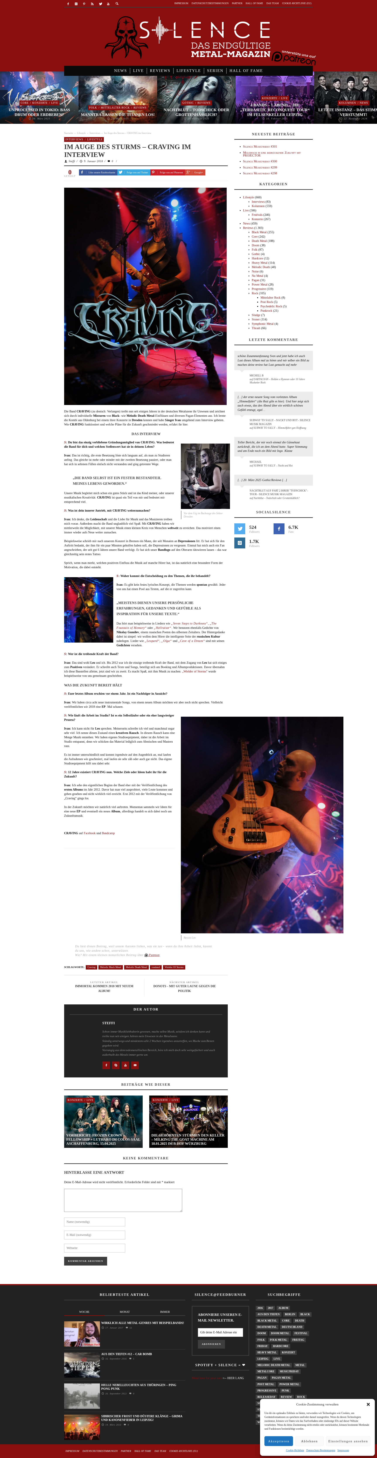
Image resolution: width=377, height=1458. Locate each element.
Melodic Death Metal (136, 967)
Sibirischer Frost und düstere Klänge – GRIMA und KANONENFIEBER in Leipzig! (141, 1418)
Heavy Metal (259, 262)
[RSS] (92, 4)
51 (130, 1328)
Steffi (72, 161)
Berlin (290, 1314)
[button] (368, 1404)
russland (156, 967)
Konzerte (40, 102)
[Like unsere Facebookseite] (106, 1065)
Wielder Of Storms (174, 967)
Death (299, 1320)
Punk (285, 1390)
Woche (84, 1311)
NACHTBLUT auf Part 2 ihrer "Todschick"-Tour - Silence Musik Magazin (279, 492)
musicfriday (289, 1371)
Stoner (256, 319)
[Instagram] (76, 4)
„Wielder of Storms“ (194, 671)
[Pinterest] (84, 4)
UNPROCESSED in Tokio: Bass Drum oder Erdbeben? (39, 112)
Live (54, 102)
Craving (91, 967)
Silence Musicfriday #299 (260, 167)
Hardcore (257, 258)
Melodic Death (261, 267)
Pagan (255, 280)
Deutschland (292, 1327)
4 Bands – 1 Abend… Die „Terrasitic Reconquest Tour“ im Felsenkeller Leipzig (275, 110)
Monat (125, 1311)
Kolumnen (347, 102)
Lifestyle (81, 133)
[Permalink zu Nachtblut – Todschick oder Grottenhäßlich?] (243, 493)
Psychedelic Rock (271, 306)
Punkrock (266, 310)
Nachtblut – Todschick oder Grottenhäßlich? (196, 112)
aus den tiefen (268, 1314)
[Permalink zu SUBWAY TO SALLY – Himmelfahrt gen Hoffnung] (243, 423)
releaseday (266, 1396)
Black (305, 1314)
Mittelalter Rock (115, 107)
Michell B (257, 375)
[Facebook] (68, 4)
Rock (255, 293)
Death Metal (259, 241)
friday (262, 1346)
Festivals (257, 214)
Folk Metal (278, 1339)
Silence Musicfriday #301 (260, 146)
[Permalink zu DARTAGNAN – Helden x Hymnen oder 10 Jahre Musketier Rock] (243, 377)
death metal (267, 1327)
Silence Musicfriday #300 (260, 161)
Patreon (154, 955)
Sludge (256, 315)
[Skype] (116, 1065)
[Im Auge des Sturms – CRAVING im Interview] (145, 296)
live (277, 1358)
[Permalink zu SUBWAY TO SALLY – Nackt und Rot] (243, 464)
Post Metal (265, 1384)
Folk (93, 107)
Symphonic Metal (263, 323)
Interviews (95, 133)
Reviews (140, 107)
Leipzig (262, 1358)
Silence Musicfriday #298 (260, 173)
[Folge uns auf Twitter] (239, 528)
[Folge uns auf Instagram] (239, 543)
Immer (165, 1311)
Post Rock (266, 302)
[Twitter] (100, 4)
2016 (260, 1308)
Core (25, 102)
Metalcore (265, 1371)
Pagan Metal (281, 1377)
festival (301, 1333)
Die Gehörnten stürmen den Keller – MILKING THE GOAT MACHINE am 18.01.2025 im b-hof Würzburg (187, 1139)
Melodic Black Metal (110, 967)
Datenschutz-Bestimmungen (320, 1450)
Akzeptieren (279, 1441)
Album (283, 1308)
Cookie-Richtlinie (295, 1450)
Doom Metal (280, 1333)
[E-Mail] (135, 1065)
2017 (270, 1308)
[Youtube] (108, 4)
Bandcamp (108, 833)
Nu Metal (257, 275)
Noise (255, 271)
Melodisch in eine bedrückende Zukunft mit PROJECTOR (272, 154)
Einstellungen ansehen (348, 1441)
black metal (267, 1320)
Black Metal (259, 232)
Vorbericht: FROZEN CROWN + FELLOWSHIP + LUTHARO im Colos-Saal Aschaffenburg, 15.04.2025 (103, 1139)
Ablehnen (309, 1441)
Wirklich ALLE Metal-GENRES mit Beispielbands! (142, 1323)
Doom (255, 245)
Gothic (188, 102)
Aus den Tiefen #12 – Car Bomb (126, 1354)
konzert (288, 1352)
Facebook (90, 833)
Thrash (256, 328)
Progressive (259, 289)
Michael (256, 461)
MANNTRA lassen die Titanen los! (118, 114)
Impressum (343, 1450)
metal (300, 1365)
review (286, 1396)
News (364, 102)
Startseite (68, 133)
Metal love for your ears (207, 1378)
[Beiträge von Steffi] (82, 1033)
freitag (298, 1339)
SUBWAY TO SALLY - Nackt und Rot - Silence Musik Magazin (280, 422)
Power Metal (259, 284)
